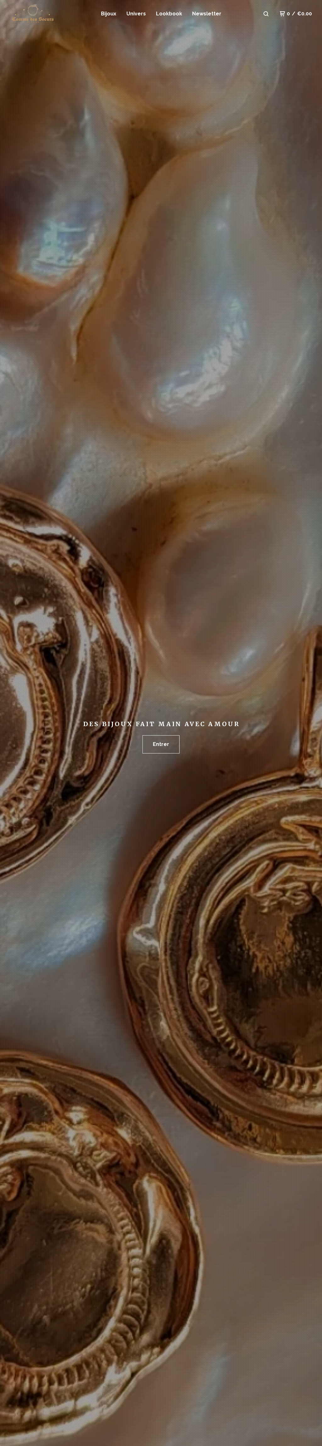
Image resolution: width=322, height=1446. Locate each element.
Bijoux (108, 14)
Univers (136, 14)
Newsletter (206, 14)
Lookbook (169, 14)
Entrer (161, 744)
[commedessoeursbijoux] (42, 13)
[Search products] (266, 14)
